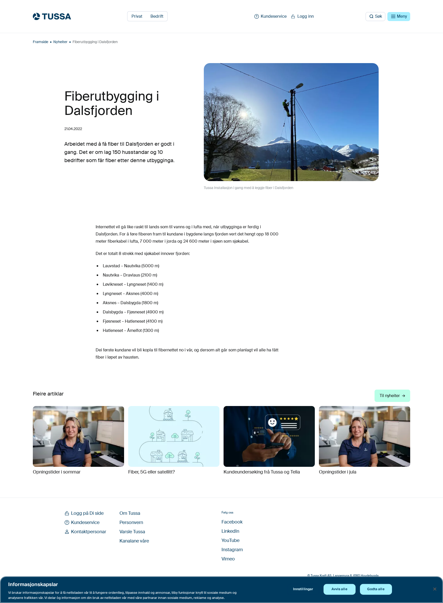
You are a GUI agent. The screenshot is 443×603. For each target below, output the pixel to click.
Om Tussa (129, 513)
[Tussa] (52, 16)
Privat (137, 16)
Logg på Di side (87, 513)
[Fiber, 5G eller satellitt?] (173, 436)
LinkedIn (230, 531)
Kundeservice (85, 522)
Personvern (131, 522)
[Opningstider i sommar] (78, 436)
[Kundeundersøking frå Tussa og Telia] (269, 436)
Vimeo (228, 559)
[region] (221, 589)
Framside (40, 41)
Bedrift (156, 16)
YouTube (230, 540)
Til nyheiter (390, 395)
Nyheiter (60, 41)
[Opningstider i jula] (364, 436)
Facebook (232, 522)
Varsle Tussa (132, 532)
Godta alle (375, 589)
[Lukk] (434, 589)
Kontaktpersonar (88, 532)
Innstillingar (303, 589)
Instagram (232, 550)
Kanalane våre (134, 541)
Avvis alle (339, 589)
